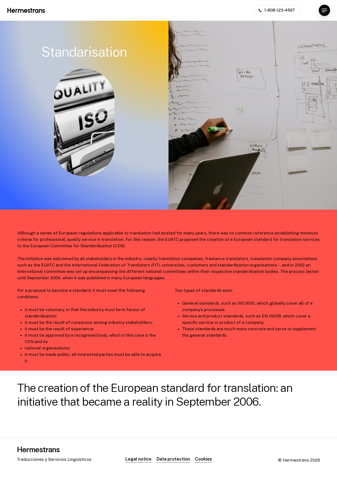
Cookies (203, 459)
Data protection (173, 459)
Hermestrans (26, 10)
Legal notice (138, 459)
